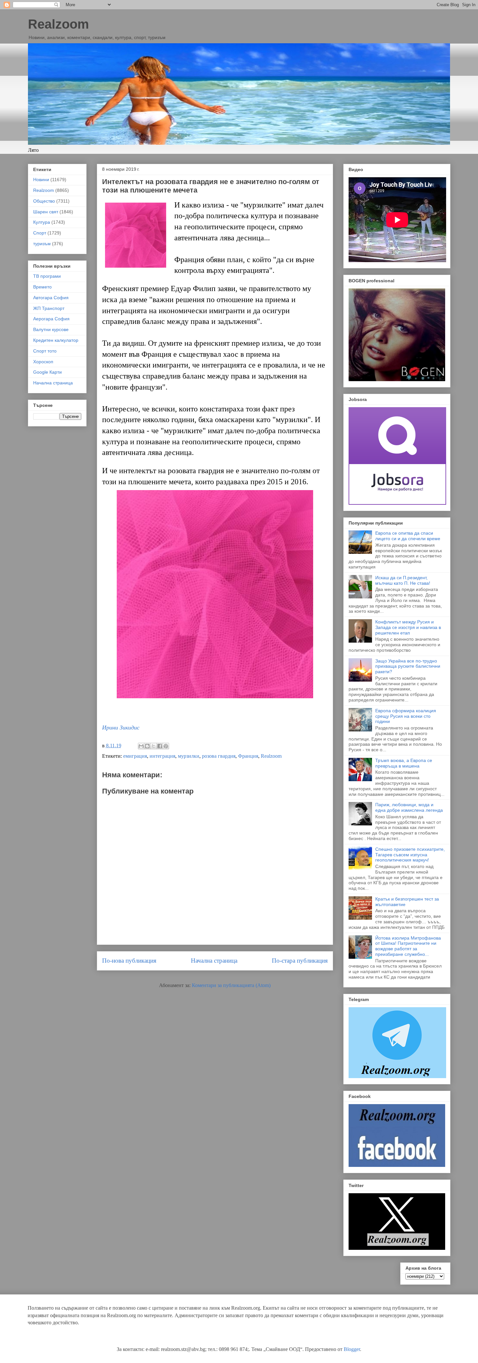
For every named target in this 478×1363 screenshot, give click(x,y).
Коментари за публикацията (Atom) (231, 985)
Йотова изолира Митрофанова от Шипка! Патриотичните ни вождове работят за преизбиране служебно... (408, 946)
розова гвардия (218, 756)
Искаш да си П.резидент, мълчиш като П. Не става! (402, 580)
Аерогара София (51, 318)
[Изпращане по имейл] (141, 746)
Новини (41, 179)
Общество (44, 201)
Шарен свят (45, 211)
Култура (41, 222)
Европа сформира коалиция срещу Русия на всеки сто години (405, 716)
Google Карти (47, 372)
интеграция (162, 756)
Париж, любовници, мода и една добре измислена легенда (409, 807)
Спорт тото (45, 351)
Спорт (39, 232)
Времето (42, 286)
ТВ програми (47, 276)
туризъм (42, 243)
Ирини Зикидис (120, 727)
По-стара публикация (300, 960)
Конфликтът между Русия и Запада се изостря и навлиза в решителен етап (408, 627)
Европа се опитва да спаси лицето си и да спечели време (407, 535)
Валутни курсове (51, 329)
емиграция (135, 756)
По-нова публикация (129, 960)
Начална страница (214, 960)
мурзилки (188, 756)
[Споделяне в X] (153, 746)
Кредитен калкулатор (55, 340)
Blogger (352, 1349)
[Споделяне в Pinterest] (166, 746)
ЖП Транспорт (48, 308)
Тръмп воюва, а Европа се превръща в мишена (403, 763)
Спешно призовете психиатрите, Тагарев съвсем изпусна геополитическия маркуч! (410, 855)
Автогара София (51, 297)
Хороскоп (43, 361)
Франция (248, 756)
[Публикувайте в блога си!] (147, 746)
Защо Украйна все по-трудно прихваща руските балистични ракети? (407, 666)
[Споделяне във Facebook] (159, 746)
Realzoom (58, 24)
